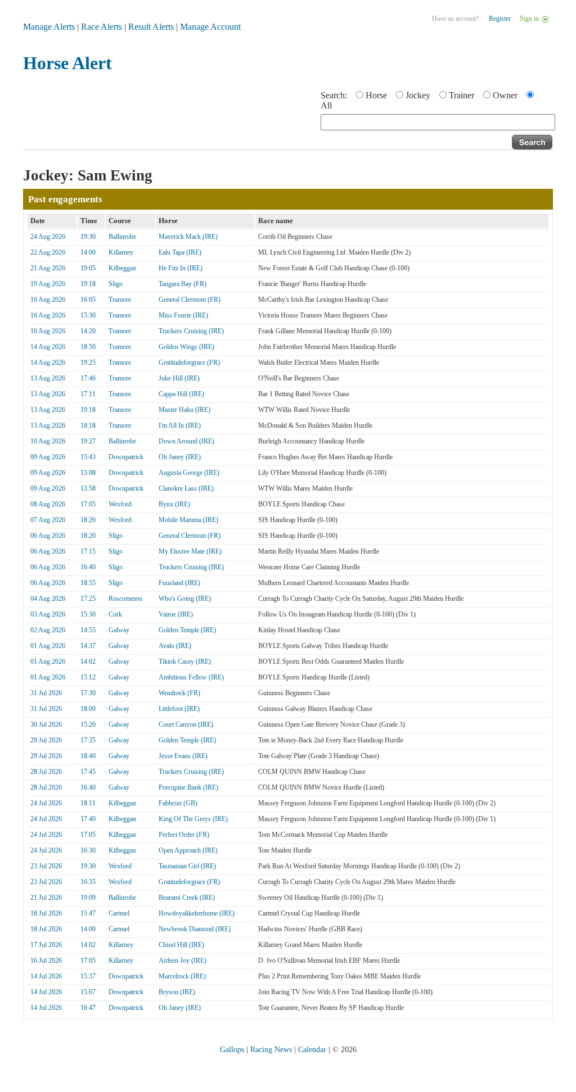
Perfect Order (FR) (184, 835)
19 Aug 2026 (47, 284)
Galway (119, 630)
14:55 (88, 630)
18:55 (88, 583)
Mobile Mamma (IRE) (188, 520)
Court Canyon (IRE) (186, 724)
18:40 (88, 756)
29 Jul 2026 (46, 740)
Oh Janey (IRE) (180, 457)
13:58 (88, 488)
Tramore (120, 299)
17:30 (88, 693)
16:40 (88, 567)
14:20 (88, 331)
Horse (376, 95)
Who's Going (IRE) (185, 598)
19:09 (88, 897)
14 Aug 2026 (47, 347)
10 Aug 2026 (47, 441)
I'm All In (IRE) (180, 425)
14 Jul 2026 (46, 976)
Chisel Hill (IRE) (181, 945)
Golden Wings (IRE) (186, 347)
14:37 (88, 646)
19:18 (88, 284)
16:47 (88, 1008)
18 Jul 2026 (46, 913)
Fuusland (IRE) (179, 583)
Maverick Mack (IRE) (188, 237)
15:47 (88, 913)
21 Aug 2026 (47, 268)
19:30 (88, 237)
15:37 (88, 976)
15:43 (88, 457)
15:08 (88, 473)
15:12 (88, 677)
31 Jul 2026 (46, 693)
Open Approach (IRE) (188, 850)
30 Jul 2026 (46, 724)
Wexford (120, 504)
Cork (115, 614)
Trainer (461, 95)
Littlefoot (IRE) (179, 709)
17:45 (88, 772)
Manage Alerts (49, 26)
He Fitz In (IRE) (180, 268)
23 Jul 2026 (46, 866)
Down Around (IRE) (186, 441)
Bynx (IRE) (174, 504)
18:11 (88, 803)
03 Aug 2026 (47, 614)
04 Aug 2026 (47, 598)
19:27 (88, 441)
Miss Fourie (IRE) (183, 315)
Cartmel (119, 913)
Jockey (418, 95)
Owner (505, 95)
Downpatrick (126, 457)
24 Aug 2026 (47, 237)
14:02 (88, 661)
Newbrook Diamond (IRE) (195, 929)
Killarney (121, 252)
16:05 (88, 299)
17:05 (88, 504)
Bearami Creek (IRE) (187, 897)
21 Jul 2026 (46, 897)
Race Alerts (101, 26)
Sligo (116, 284)
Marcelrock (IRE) (182, 976)
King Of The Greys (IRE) (193, 819)
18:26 (88, 520)
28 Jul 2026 (46, 772)
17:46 (88, 378)
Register (500, 18)
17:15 (88, 551)
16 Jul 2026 (46, 960)
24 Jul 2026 (46, 803)
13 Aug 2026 (47, 378)
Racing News (271, 1049)
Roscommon (125, 598)
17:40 (88, 819)
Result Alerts (151, 26)
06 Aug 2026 (47, 536)
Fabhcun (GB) (178, 803)
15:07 (88, 992)
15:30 (88, 315)
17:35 (88, 740)
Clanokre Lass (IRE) (186, 488)
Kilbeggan (122, 268)
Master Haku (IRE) (184, 410)
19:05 (88, 268)
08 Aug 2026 (47, 504)
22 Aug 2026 (47, 252)
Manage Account (210, 26)
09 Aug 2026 (47, 457)
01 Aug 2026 (47, 646)
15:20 (88, 724)
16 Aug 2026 (47, 299)
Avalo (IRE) (175, 646)
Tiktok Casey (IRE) (185, 661)
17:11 (88, 394)
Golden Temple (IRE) (187, 630)
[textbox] (438, 122)
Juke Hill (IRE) (179, 378)
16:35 (88, 882)
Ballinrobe (122, 237)
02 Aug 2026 (47, 630)
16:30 (88, 850)
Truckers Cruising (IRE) (191, 331)
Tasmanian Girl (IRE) (187, 866)
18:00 (88, 709)
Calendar (312, 1049)
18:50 (88, 347)
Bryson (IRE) (177, 992)
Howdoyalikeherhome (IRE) (197, 913)
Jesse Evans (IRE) (183, 756)
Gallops (232, 1049)
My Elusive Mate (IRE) (190, 551)
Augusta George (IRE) (189, 473)
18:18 (88, 425)
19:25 (88, 362)
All (326, 105)
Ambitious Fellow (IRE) (191, 677)
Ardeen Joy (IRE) (182, 960)
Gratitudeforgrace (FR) (189, 362)
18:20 (88, 536)
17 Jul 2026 (46, 945)
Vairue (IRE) (176, 614)
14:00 (88, 252)
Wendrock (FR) (179, 693)
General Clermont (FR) (189, 299)
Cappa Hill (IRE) (181, 394)
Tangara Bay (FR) (182, 284)
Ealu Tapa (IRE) (180, 252)
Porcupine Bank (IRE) (188, 787)
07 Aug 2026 (47, 520)
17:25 (88, 598)
